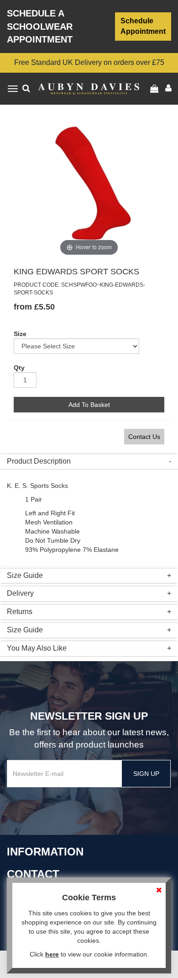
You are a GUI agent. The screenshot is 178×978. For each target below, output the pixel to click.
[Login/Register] (155, 89)
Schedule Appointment (143, 26)
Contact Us (144, 436)
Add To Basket (89, 404)
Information (45, 851)
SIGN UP (146, 773)
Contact (33, 874)
